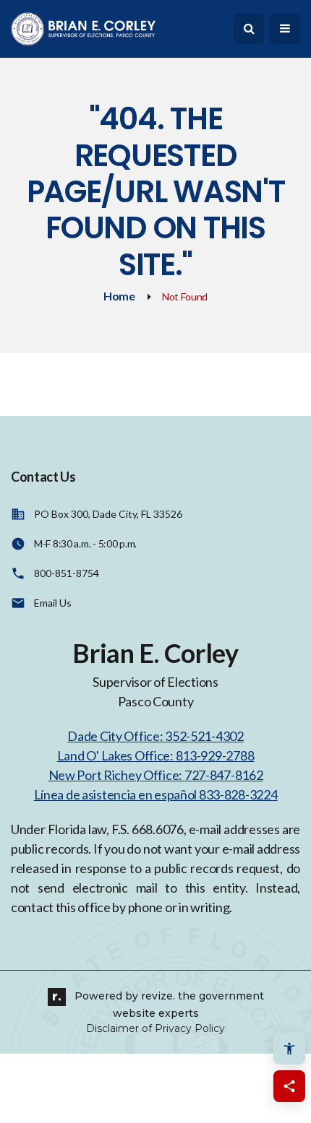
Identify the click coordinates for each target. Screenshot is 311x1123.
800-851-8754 (66, 573)
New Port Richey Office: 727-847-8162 (155, 775)
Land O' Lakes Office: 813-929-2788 (155, 755)
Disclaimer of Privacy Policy (155, 1028)
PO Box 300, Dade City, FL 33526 (108, 514)
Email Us (53, 603)
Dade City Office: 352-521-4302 (155, 736)
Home (119, 296)
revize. (158, 995)
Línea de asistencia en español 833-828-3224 (156, 794)
